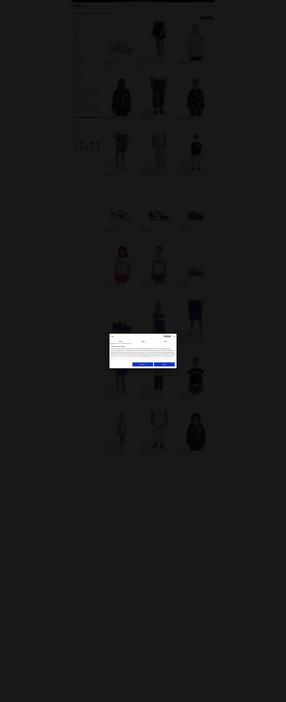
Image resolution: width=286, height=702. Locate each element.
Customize (142, 364)
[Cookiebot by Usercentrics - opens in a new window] (164, 336)
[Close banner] (174, 336)
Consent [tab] (120, 341)
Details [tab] (143, 341)
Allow (164, 364)
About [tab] (165, 341)
